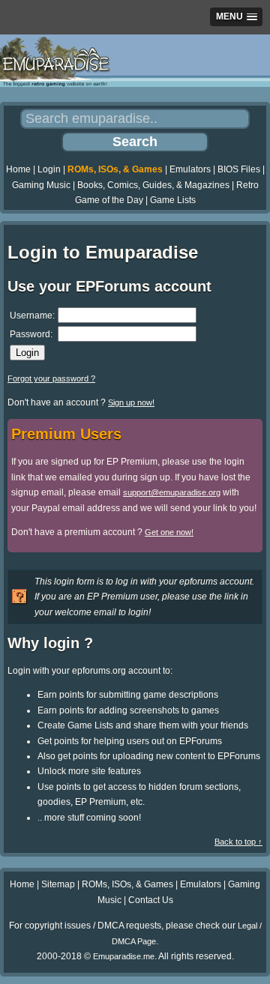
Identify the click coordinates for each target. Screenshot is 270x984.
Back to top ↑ (238, 841)
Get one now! (169, 532)
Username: (32, 315)
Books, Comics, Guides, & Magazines (153, 185)
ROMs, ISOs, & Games (115, 169)
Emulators (190, 169)
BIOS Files (239, 169)
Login (49, 169)
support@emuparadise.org (171, 492)
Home (18, 169)
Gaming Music (41, 185)
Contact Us (150, 900)
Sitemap (58, 884)
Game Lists (173, 200)
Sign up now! (131, 402)
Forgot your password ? (51, 378)
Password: (31, 334)
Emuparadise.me (123, 956)
